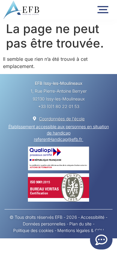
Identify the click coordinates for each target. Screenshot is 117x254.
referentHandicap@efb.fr (58, 139)
